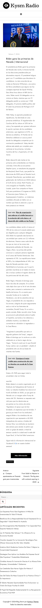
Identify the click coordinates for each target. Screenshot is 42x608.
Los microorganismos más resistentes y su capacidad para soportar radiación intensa (20, 527)
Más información (21, 455)
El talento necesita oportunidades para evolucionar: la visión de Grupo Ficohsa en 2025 (19, 584)
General (10, 462)
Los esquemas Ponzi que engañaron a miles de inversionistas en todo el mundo (16, 513)
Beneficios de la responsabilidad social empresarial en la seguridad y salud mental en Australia (20, 520)
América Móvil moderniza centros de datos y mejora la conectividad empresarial (19, 548)
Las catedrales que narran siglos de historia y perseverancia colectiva (16, 570)
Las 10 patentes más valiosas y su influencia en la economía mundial (17, 534)
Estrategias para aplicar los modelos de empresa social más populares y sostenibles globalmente (19, 555)
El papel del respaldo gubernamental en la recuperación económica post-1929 (20, 591)
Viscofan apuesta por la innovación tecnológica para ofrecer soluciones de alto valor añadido (18, 541)
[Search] (3, 501)
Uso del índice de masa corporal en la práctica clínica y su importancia (20, 577)
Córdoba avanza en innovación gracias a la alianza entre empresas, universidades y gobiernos (20, 562)
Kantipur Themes (32, 601)
